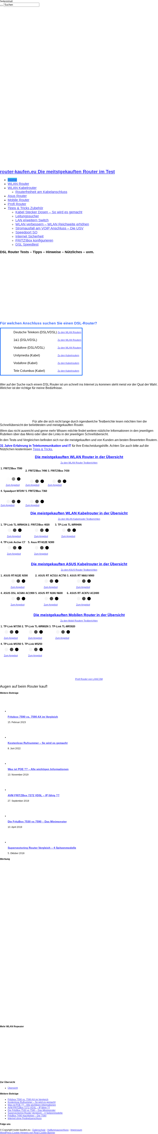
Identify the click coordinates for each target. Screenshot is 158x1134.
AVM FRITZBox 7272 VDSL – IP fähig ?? (34, 795)
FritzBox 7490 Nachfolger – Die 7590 (27, 1115)
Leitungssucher (27, 216)
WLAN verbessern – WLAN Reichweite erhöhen (52, 224)
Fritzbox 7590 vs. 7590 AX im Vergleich (33, 716)
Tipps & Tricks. (43, 449)
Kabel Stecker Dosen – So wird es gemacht (48, 212)
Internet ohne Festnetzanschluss (25, 1118)
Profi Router (17, 204)
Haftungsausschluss (58, 1130)
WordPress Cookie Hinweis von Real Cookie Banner (27, 1132)
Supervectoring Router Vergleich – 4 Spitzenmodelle (42, 847)
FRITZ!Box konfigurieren (34, 240)
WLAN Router (18, 184)
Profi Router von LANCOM (89, 679)
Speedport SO (26, 232)
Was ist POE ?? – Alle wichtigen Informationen (38, 769)
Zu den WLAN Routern (69, 332)
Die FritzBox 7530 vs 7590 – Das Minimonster (37, 821)
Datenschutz (38, 1130)
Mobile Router (18, 200)
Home (12, 180)
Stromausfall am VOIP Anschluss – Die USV (49, 228)
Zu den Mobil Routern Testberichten (79, 620)
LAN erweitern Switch (32, 220)
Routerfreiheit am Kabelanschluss (41, 192)
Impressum (76, 1130)
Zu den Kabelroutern (68, 355)
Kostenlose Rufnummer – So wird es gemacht (38, 742)
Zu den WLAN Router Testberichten (79, 462)
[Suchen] (1, 5)
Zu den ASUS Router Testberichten (79, 570)
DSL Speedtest (27, 244)
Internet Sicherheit (29, 236)
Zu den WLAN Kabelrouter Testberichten (79, 519)
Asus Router (17, 196)
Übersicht (13, 1088)
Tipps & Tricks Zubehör (25, 208)
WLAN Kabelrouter (22, 188)
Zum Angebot (13, 485)
